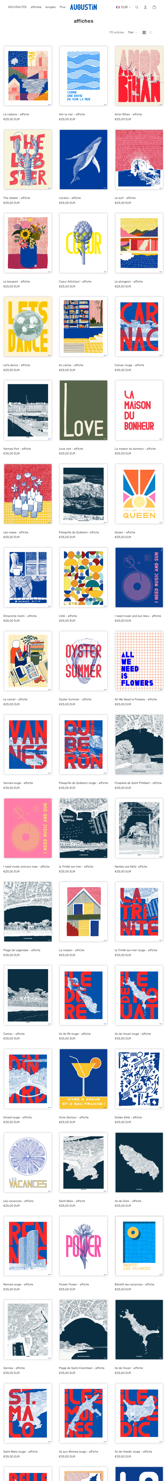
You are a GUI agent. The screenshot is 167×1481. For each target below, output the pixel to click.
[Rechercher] (136, 7)
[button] (132, 32)
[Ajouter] (160, 773)
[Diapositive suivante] (49, 76)
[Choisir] (49, 104)
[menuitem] (62, 7)
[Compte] (145, 7)
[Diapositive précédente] (6, 76)
